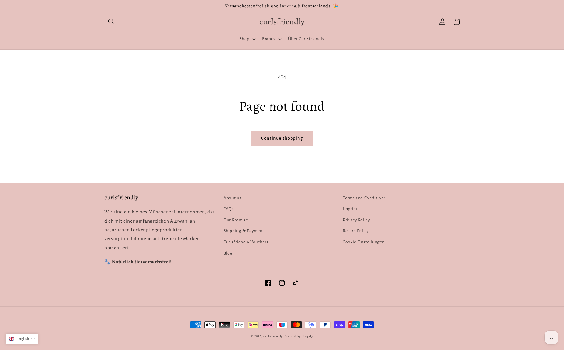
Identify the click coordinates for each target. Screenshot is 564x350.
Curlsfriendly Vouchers (246, 242)
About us (232, 198)
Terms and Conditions (364, 198)
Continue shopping (282, 138)
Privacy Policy (356, 220)
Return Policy (356, 231)
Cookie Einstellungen (364, 242)
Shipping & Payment (244, 231)
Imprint (350, 209)
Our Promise (236, 220)
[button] (111, 22)
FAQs (229, 209)
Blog (228, 253)
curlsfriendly (273, 336)
